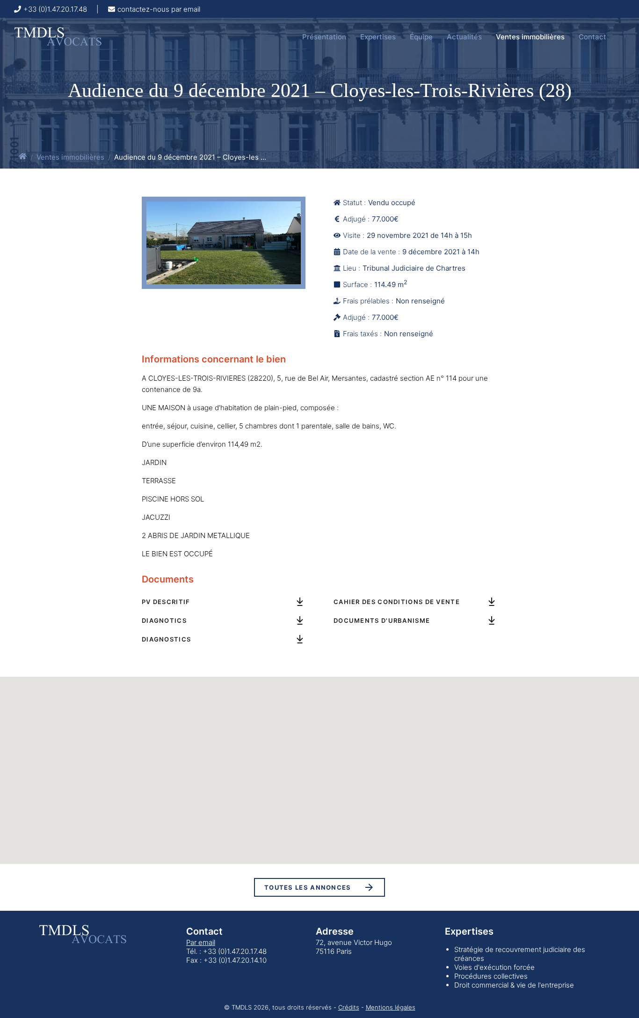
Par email (200, 942)
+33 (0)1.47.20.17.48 (55, 9)
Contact (592, 36)
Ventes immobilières (530, 36)
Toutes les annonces (307, 887)
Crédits (348, 1007)
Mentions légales (390, 1007)
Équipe (421, 36)
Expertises (378, 36)
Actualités (464, 36)
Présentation (324, 36)
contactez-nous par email (158, 9)
